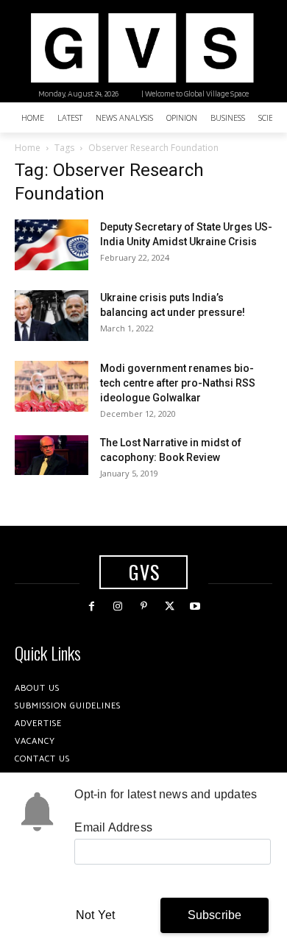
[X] (169, 606)
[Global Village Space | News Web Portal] (142, 48)
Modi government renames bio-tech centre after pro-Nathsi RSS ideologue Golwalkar (177, 383)
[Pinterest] (143, 606)
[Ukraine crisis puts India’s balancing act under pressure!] (51, 315)
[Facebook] (91, 606)
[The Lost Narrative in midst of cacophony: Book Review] (51, 454)
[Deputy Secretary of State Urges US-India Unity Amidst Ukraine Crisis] (51, 244)
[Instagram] (117, 606)
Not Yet (95, 915)
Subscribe (215, 915)
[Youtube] (195, 606)
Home (27, 147)
